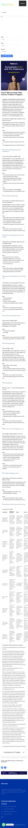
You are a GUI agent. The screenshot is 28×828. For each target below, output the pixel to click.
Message (3, 49)
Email (2, 43)
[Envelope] (2, 767)
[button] (23, 752)
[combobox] (17, 3)
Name (2, 37)
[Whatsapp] (5, 767)
